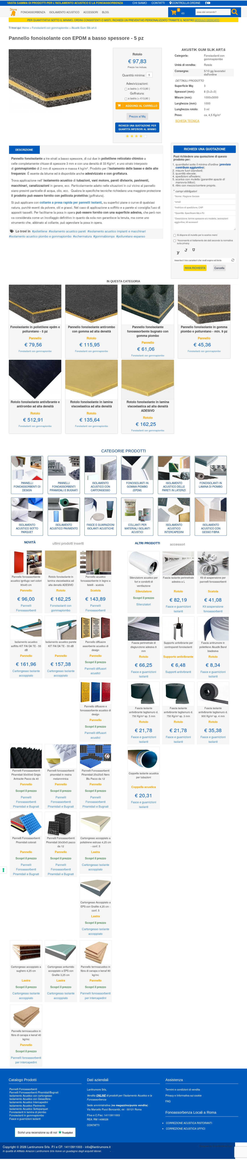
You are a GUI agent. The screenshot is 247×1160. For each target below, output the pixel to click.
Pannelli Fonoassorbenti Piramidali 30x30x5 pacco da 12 (60, 842)
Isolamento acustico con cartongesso (100, 486)
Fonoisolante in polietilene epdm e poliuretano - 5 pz (35, 329)
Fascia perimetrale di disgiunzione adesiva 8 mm (144, 647)
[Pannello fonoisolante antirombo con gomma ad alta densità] (91, 304)
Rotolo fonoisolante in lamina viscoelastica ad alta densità (91, 404)
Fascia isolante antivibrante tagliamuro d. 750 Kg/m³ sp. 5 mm (143, 712)
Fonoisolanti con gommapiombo (50, 28)
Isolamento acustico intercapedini (174, 528)
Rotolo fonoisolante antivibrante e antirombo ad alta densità (35, 404)
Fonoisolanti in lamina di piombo (210, 484)
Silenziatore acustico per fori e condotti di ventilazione (144, 582)
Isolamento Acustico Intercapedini (28, 1102)
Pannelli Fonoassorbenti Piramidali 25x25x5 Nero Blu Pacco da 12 (96, 774)
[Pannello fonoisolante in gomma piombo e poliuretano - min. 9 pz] (204, 304)
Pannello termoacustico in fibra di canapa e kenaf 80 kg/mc (95, 971)
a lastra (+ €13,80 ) (139, 88)
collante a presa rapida (71, 202)
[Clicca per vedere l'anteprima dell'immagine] (50, 80)
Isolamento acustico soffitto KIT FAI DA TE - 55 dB (26, 646)
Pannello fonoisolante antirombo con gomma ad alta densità (91, 329)
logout (6, 1155)
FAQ (168, 1101)
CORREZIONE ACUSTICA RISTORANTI (189, 1123)
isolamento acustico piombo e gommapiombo (41, 236)
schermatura (83, 236)
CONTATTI (158, 3)
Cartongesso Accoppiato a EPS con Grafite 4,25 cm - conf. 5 (95, 906)
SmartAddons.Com (222, 1146)
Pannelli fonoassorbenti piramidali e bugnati (64, 486)
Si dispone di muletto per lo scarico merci (197, 234)
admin (105, 1151)
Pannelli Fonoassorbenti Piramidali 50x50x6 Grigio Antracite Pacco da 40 (26, 774)
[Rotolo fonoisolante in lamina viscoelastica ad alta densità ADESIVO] (148, 379)
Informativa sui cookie (189, 1095)
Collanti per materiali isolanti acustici (137, 528)
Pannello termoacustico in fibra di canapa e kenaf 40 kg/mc (26, 1035)
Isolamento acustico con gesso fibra (210, 528)
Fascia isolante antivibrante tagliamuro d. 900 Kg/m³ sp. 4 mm (213, 712)
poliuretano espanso (131, 236)
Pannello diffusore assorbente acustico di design (95, 646)
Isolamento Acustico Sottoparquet (28, 1108)
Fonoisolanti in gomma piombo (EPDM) (137, 486)
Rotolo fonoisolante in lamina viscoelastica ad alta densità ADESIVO (148, 406)
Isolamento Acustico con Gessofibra (29, 1099)
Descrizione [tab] (24, 149)
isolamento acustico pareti (68, 231)
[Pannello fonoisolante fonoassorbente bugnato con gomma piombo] (148, 304)
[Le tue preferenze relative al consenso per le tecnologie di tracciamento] (3, 870)
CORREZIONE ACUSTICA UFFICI (185, 1128)
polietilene (40, 231)
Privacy (169, 1095)
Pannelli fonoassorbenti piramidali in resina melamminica (60, 774)
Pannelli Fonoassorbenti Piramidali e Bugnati (26, 802)
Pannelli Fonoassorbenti (23, 1089)
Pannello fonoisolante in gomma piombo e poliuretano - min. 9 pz (204, 329)
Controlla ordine (186, 3)
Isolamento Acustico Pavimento (27, 1105)
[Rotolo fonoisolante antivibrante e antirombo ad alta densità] (35, 379)
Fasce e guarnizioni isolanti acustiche (100, 526)
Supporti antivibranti (178, 672)
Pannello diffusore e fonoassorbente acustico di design (95, 710)
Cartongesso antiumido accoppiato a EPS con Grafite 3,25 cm (61, 971)
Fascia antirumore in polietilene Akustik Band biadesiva (213, 647)
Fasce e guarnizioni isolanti (25, 1118)
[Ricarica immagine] (232, 260)
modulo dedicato (207, 20)
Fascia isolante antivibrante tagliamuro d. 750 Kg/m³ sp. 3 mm (178, 712)
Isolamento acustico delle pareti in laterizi (174, 486)
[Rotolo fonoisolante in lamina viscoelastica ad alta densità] (91, 379)
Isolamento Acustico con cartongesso (30, 1095)
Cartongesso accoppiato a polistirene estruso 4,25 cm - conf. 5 (95, 842)
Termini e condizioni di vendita (182, 1089)
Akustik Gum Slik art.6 (84, 28)
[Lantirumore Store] (13, 12)
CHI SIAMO (140, 3)
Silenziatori (143, 604)
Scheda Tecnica (187, 121)
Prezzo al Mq (137, 116)
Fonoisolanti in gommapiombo (26, 1115)
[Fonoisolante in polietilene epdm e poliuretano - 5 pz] (35, 304)
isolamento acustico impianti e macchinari (117, 231)
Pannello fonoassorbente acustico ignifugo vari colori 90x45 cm (26, 581)
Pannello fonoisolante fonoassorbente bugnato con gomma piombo (147, 331)
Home (25, 28)
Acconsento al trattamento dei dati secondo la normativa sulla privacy (205, 242)
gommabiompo (105, 236)
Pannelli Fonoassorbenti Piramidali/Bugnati (33, 1092)
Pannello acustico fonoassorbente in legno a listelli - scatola (95, 581)
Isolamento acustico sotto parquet (27, 528)
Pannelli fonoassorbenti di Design (27, 486)
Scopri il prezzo (95, 662)
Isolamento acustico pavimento (64, 526)
